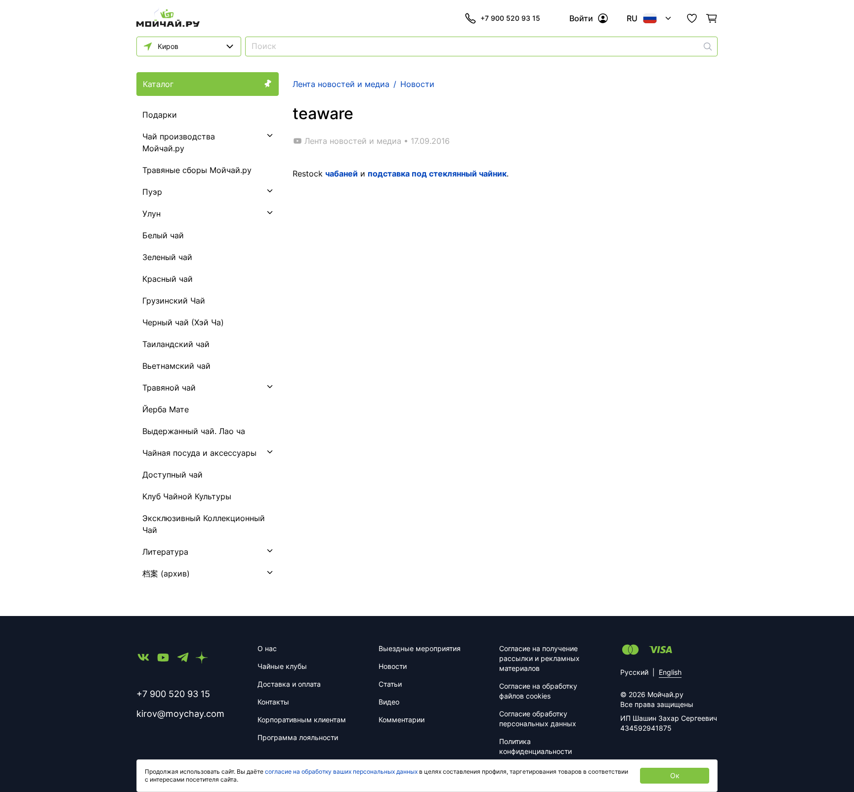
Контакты (273, 702)
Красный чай (167, 279)
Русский (634, 672)
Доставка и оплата (289, 684)
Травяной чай (169, 388)
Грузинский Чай (173, 301)
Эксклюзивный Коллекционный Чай (203, 524)
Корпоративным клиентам (301, 719)
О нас (267, 648)
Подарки (159, 115)
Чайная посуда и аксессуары (199, 453)
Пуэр (152, 192)
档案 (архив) (166, 573)
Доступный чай (172, 475)
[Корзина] (712, 18)
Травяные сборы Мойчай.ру (197, 170)
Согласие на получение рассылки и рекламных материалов (539, 658)
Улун (151, 214)
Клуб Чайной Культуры (186, 496)
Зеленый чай (167, 257)
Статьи (390, 684)
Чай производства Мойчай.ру (178, 142)
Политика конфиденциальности (535, 746)
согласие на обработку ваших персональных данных (341, 771)
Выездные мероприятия (420, 648)
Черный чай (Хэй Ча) (183, 322)
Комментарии (402, 719)
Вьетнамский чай (176, 366)
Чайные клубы (282, 666)
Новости (393, 666)
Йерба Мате (165, 409)
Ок (675, 775)
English (670, 672)
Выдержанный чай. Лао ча (193, 431)
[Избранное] (692, 18)
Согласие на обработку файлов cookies (538, 691)
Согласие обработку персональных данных (537, 718)
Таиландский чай (176, 344)
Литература (165, 552)
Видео (389, 702)
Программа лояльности (297, 737)
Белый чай (163, 235)
